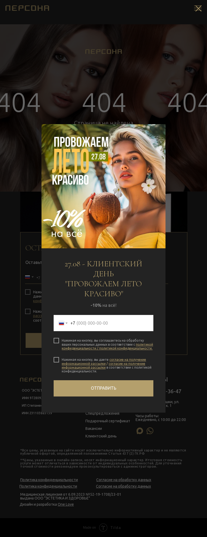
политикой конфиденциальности (125, 348)
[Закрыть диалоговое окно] (198, 8)
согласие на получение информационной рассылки (104, 361)
